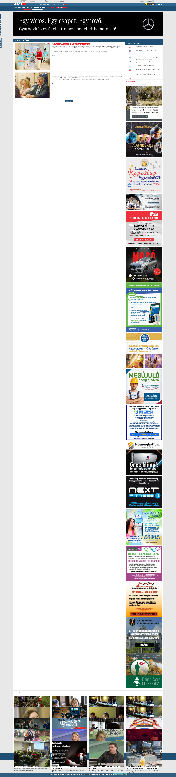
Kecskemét (60, 51)
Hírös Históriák (47, 9)
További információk (118, 774)
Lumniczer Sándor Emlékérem (75, 79)
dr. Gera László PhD (91, 51)
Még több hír (69, 101)
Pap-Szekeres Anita (104, 51)
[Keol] (52, 1)
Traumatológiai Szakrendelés (80, 51)
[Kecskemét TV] (24, 1)
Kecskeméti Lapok (64, 9)
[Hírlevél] (159, 4)
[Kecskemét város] (157, 1)
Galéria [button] (42, 7)
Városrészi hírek (73, 9)
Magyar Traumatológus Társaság (91, 79)
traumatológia (83, 79)
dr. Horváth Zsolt (97, 51)
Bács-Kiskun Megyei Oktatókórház (68, 51)
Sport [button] (24, 7)
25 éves (86, 51)
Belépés (142, 1)
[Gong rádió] (46, 1)
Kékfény (36, 7)
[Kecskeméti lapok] (31, 1)
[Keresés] (162, 4)
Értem (125, 774)
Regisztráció (149, 1)
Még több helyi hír (18, 750)
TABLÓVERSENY (50, 7)
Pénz (19, 7)
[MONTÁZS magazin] (60, 1)
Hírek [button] (15, 7)
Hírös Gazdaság (55, 9)
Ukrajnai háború (18, 9)
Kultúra (30, 7)
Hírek (53, 55)
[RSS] (156, 4)
